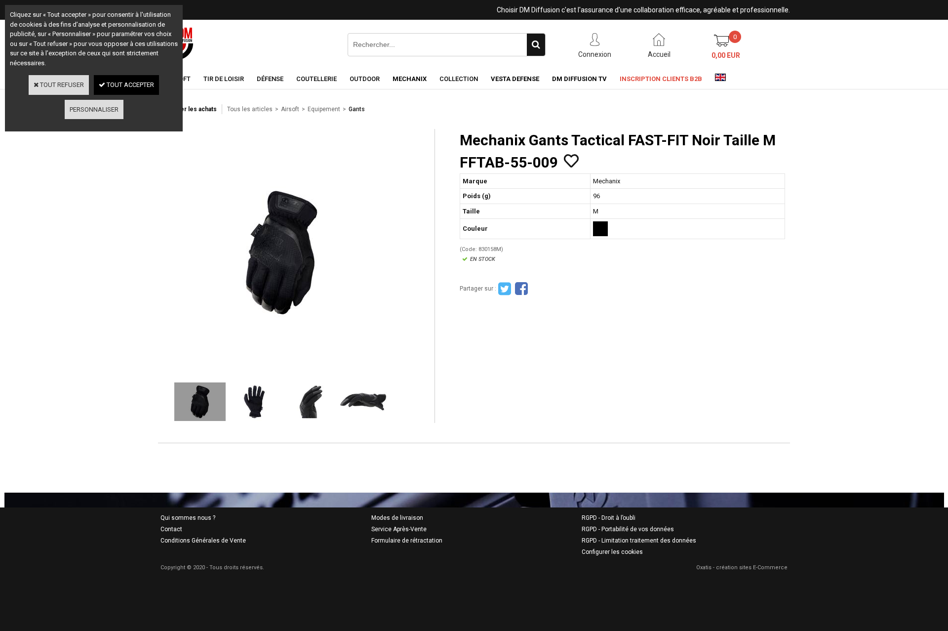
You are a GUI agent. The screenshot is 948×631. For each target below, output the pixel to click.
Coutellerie (316, 79)
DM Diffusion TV (579, 79)
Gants (357, 109)
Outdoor (365, 79)
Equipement (324, 109)
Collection (458, 79)
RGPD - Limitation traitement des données (639, 540)
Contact (171, 529)
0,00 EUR (725, 55)
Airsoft (290, 109)
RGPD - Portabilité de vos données (628, 529)
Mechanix (410, 79)
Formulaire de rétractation (406, 540)
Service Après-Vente (399, 529)
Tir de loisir (223, 79)
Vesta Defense (515, 79)
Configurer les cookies (612, 551)
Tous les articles (250, 109)
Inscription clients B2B (661, 79)
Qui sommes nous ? (187, 517)
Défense (270, 79)
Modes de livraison (397, 517)
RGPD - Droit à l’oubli (608, 517)
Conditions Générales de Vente (203, 540)
